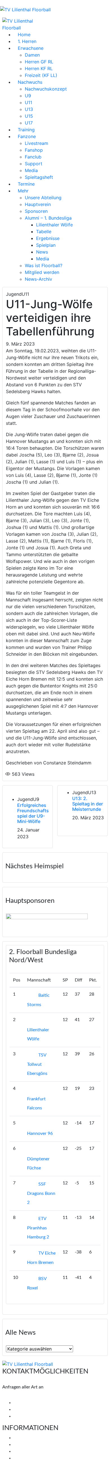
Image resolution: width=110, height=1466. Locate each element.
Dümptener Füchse (38, 1163)
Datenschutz (26, 1458)
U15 (29, 116)
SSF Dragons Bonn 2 (41, 1193)
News (42, 252)
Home (24, 34)
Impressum (24, 1451)
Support (33, 163)
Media (31, 170)
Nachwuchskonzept (46, 89)
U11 (28, 102)
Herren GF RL (39, 62)
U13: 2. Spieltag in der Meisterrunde (87, 804)
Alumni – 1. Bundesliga (48, 218)
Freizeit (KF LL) (41, 75)
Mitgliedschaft (28, 1444)
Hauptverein (38, 204)
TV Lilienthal (26, 1437)
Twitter (24, 1409)
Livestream (36, 143)
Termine (26, 184)
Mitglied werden (42, 272)
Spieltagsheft (39, 177)
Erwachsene (30, 48)
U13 (29, 109)
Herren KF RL (39, 68)
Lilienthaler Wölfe (54, 225)
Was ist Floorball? (43, 265)
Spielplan (46, 245)
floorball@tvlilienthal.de (25, 1396)
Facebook (27, 1402)
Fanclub (33, 157)
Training (26, 129)
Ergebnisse (48, 238)
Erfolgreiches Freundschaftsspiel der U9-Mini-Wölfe (33, 813)
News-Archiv (38, 279)
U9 (28, 95)
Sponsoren (36, 211)
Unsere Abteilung (43, 197)
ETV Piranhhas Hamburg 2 (38, 1227)
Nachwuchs (30, 82)
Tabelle (43, 231)
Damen (32, 55)
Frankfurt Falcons (36, 1103)
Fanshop (34, 150)
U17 (29, 123)
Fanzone (27, 136)
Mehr (23, 191)
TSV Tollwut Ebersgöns (37, 1064)
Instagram (27, 1416)
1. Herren (27, 41)
